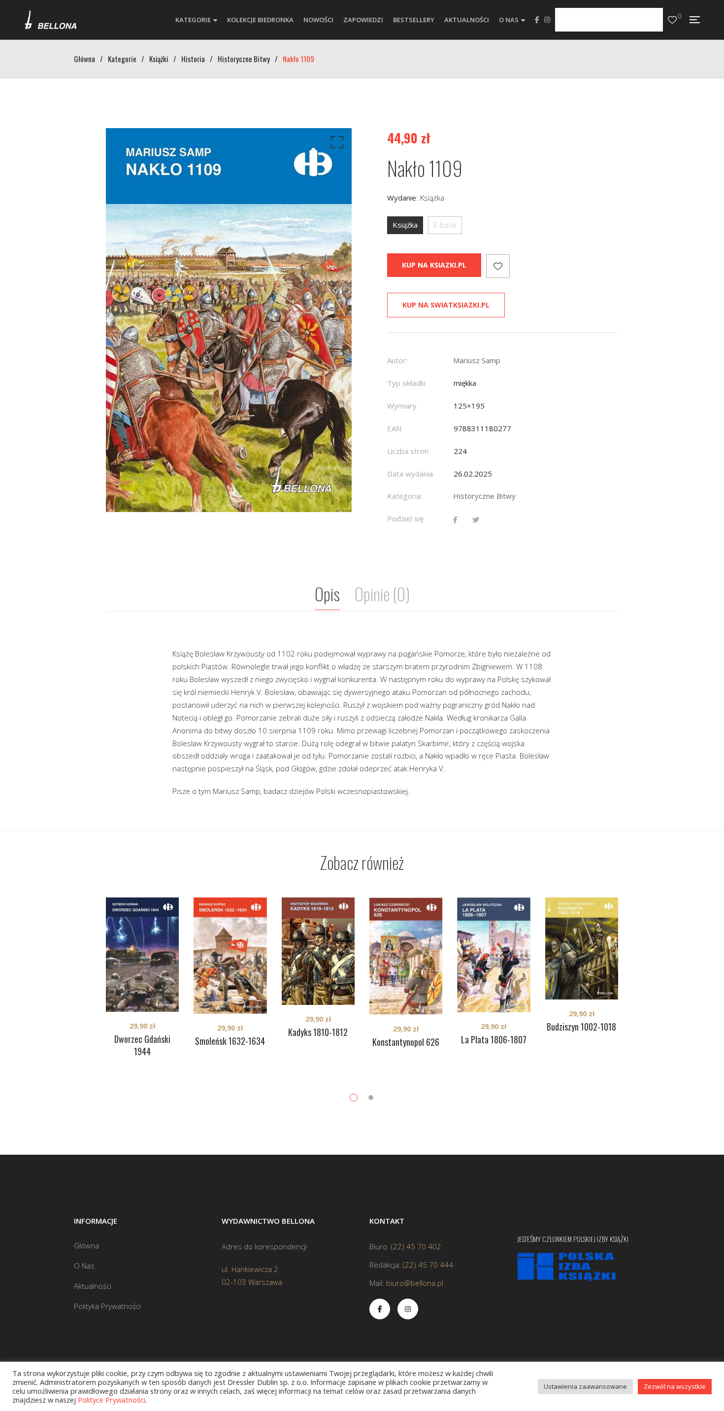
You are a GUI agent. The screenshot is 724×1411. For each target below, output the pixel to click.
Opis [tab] (327, 593)
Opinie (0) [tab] (382, 593)
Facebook (537, 19)
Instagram (547, 19)
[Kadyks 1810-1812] (318, 951)
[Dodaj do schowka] (498, 266)
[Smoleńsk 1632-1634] (230, 955)
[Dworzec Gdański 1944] (142, 954)
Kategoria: (404, 496)
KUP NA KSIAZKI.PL (434, 265)
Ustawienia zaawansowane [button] (585, 1386)
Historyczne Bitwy (484, 496)
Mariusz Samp (476, 360)
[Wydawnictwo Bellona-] (50, 19)
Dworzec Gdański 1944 (142, 1045)
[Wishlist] (672, 20)
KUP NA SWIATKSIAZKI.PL (446, 305)
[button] (335, 144)
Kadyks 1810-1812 (318, 1032)
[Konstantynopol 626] (405, 956)
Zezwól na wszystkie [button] (675, 1386)
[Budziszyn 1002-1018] (581, 948)
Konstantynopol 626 (405, 1041)
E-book (445, 225)
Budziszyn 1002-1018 (581, 1026)
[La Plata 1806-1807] (493, 954)
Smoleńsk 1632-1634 (230, 1040)
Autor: (397, 360)
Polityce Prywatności (111, 1400)
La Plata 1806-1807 (494, 1039)
